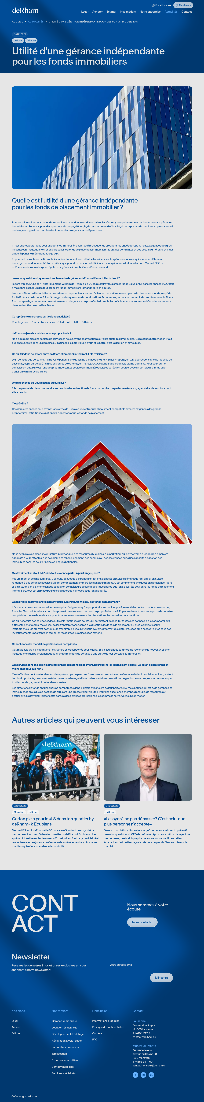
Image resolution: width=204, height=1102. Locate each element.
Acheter (97, 11)
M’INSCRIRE (161, 978)
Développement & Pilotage (68, 1034)
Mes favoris (185, 5)
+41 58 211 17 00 (143, 1061)
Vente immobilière (63, 1066)
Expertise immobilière (65, 1060)
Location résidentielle (64, 1027)
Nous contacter (142, 922)
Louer (84, 11)
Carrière (97, 1033)
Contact (187, 11)
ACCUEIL (17, 21)
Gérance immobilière (64, 1021)
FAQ (94, 1039)
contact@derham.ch (144, 1037)
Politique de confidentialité (108, 1027)
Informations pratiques (105, 1020)
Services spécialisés (64, 1073)
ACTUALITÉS (36, 21)
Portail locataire (163, 5)
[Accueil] (25, 10)
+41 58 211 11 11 (142, 1033)
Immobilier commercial (66, 1047)
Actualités (171, 11)
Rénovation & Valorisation (67, 1040)
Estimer (111, 11)
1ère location (59, 1053)
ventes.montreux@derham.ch (149, 1065)
